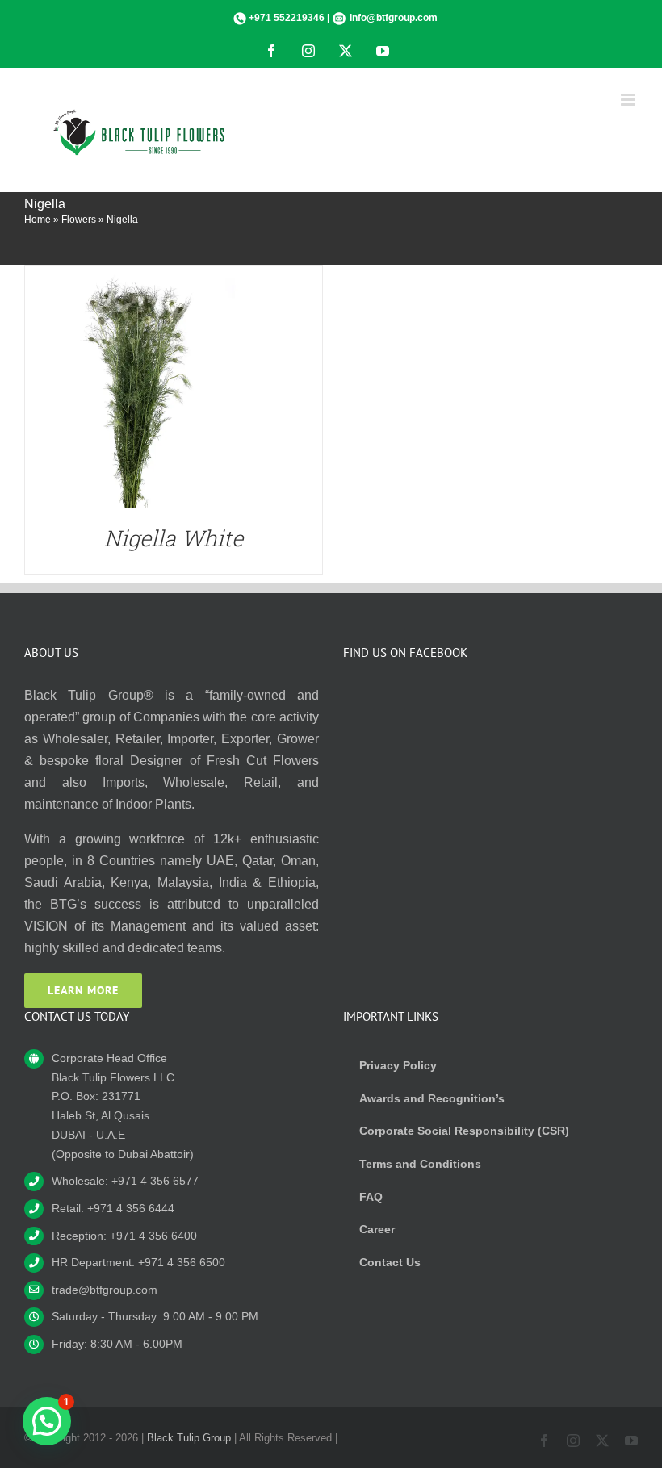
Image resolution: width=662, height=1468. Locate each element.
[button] (47, 1421)
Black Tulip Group (189, 1438)
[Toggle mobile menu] (629, 99)
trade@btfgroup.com (104, 1289)
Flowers (78, 219)
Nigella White (173, 538)
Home (37, 219)
